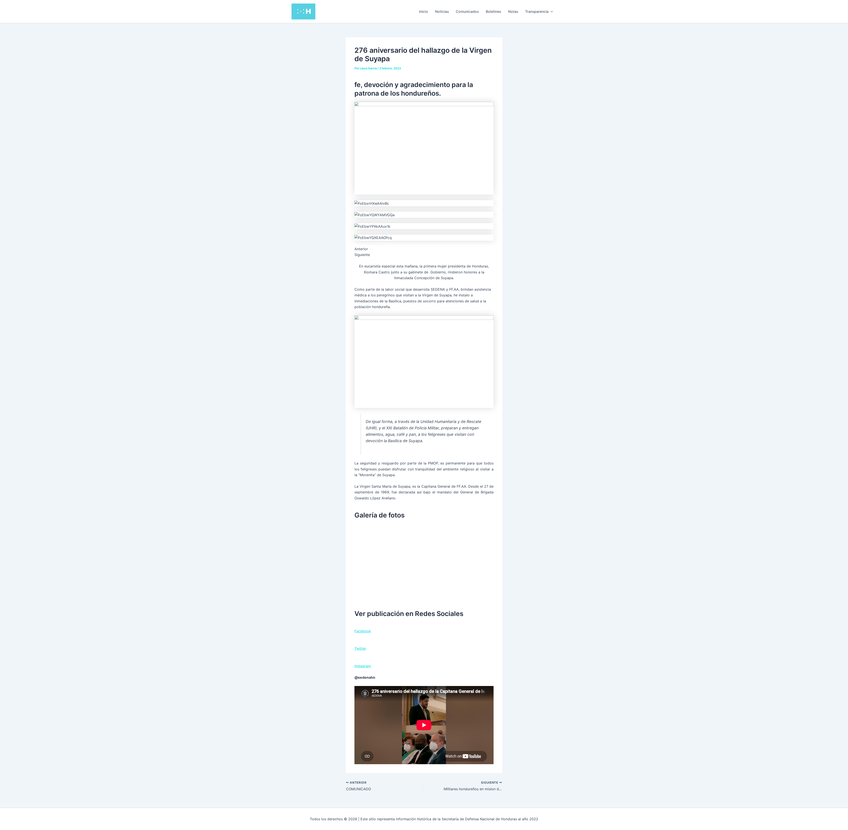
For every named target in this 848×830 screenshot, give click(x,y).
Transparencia (537, 11)
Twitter (360, 648)
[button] (551, 11)
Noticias (442, 11)
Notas (513, 11)
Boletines (493, 11)
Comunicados (467, 11)
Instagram (362, 666)
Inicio (423, 11)
